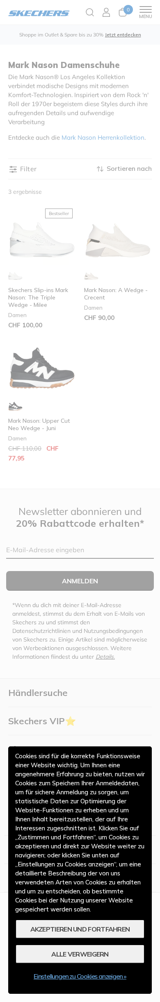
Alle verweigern (80, 954)
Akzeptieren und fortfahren (80, 929)
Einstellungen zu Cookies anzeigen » (80, 976)
